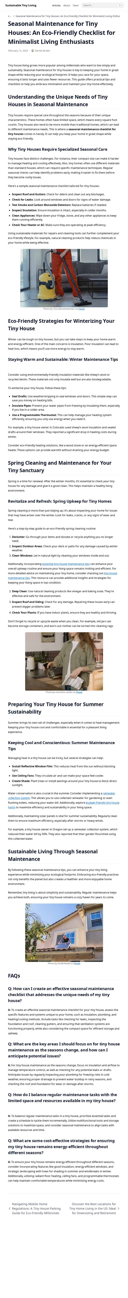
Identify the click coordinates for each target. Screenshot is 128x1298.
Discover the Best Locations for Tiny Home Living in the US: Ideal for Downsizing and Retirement (92, 1208)
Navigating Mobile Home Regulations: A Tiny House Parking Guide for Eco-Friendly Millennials (36, 1208)
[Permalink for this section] (92, 104)
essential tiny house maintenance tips (66, 564)
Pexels (81, 308)
